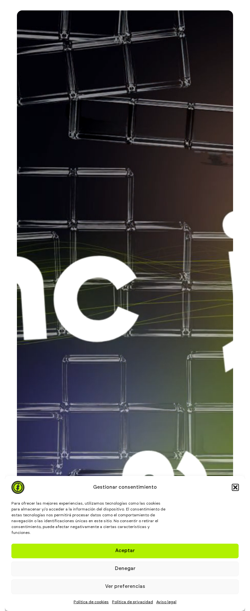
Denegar (125, 568)
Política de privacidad (132, 602)
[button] (235, 487)
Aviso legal (166, 602)
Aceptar (125, 550)
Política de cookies (91, 602)
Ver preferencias (125, 586)
